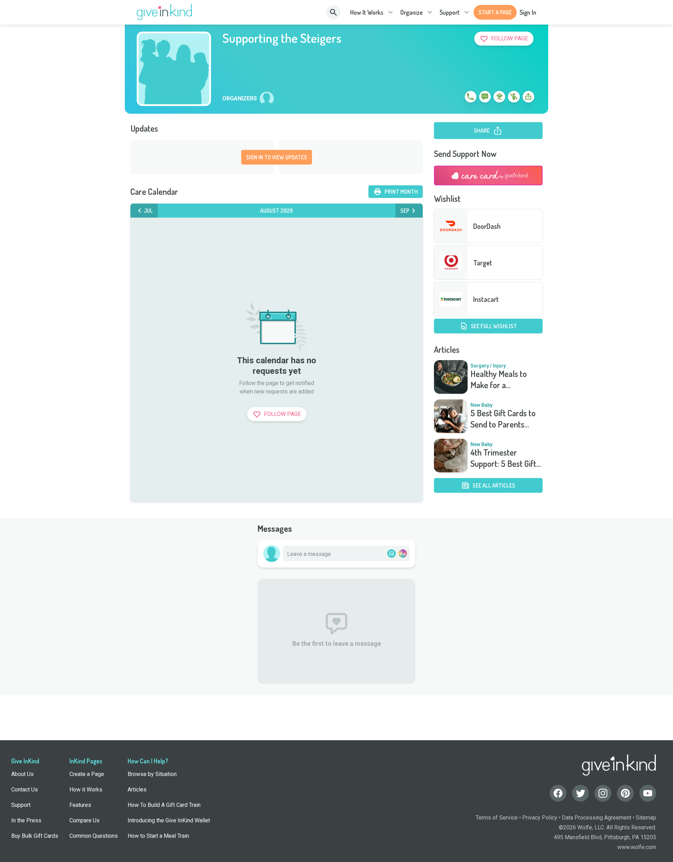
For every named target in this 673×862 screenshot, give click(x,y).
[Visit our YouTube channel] (647, 793)
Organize (411, 12)
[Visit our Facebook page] (558, 793)
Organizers (239, 98)
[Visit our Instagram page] (602, 793)
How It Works (366, 12)
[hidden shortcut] (454, 98)
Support (450, 12)
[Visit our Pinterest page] (625, 793)
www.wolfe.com (636, 847)
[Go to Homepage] (164, 12)
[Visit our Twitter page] (580, 793)
